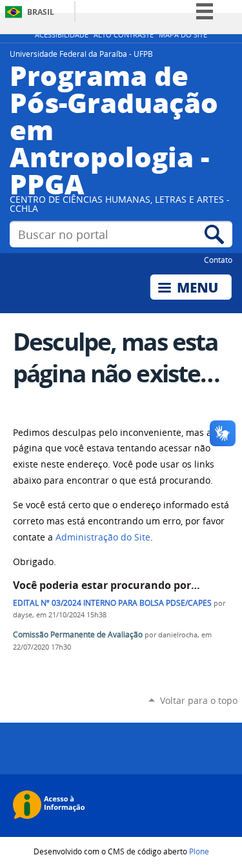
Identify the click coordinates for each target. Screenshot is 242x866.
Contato (218, 259)
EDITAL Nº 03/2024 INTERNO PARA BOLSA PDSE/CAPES (112, 602)
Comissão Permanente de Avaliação (78, 634)
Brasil (40, 11)
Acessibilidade (61, 34)
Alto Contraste (124, 34)
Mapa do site (183, 34)
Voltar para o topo (198, 700)
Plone (199, 851)
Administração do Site (102, 537)
